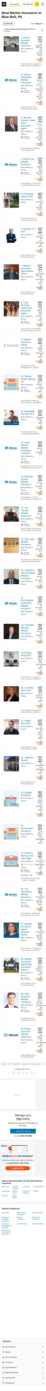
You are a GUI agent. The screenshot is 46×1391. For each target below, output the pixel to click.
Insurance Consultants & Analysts (7, 1225)
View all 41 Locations (39, 126)
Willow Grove (15, 1192)
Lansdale (26, 1186)
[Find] (37, 4)
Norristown (5, 1186)
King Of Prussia (15, 1187)
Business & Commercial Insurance (6, 1232)
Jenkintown (6, 1191)
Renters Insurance (20, 1218)
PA (9, 1064)
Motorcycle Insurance (36, 1218)
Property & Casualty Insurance (6, 1219)
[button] (42, 4)
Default (38, 24)
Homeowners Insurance (21, 1213)
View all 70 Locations (39, 83)
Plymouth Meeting (26, 1192)
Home (4, 1064)
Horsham (5, 1196)
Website (23, 51)
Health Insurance (38, 1224)
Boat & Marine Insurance (29, 49)
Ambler (36, 1191)
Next (35, 1073)
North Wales (15, 1196)
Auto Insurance (37, 1213)
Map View (9, 24)
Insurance (25, 1064)
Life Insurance (22, 1224)
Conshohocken (38, 1186)
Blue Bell (16, 1064)
